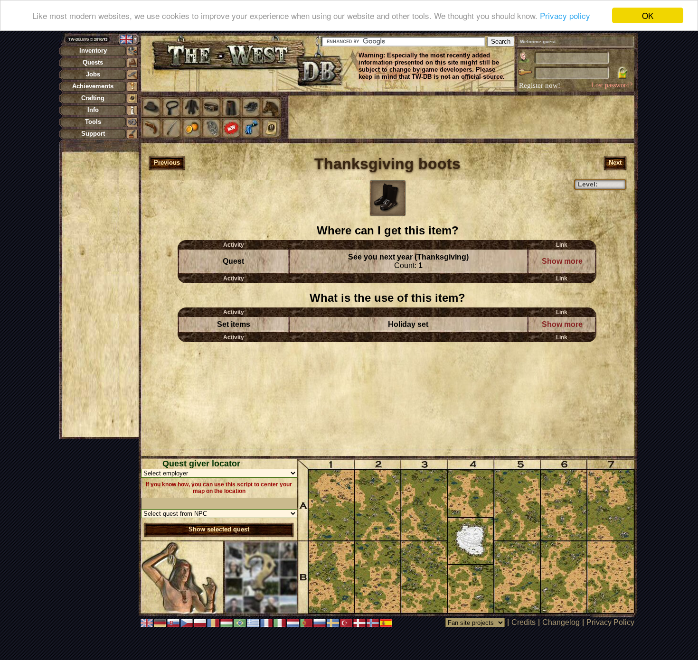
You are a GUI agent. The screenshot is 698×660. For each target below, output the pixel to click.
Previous (167, 162)
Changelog (561, 622)
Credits (523, 622)
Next (615, 162)
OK (647, 15)
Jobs (93, 74)
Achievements (92, 86)
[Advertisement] (100, 294)
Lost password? (611, 85)
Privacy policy (565, 16)
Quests (93, 62)
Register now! (539, 85)
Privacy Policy (610, 622)
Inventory (93, 50)
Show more (562, 261)
